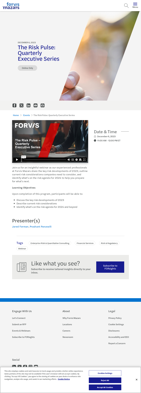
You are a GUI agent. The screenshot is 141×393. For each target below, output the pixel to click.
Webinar (22, 248)
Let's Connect (18, 318)
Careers (66, 330)
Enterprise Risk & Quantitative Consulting (50, 243)
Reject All (105, 380)
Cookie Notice (64, 379)
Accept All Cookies (105, 387)
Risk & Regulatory (109, 243)
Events (26, 115)
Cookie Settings (116, 324)
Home (16, 115)
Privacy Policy (115, 318)
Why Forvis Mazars (72, 318)
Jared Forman (20, 226)
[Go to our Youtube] (36, 366)
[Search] (126, 5)
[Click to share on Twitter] (21, 105)
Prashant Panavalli (40, 226)
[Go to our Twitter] (19, 366)
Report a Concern (116, 343)
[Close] (137, 380)
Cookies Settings (105, 373)
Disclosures (114, 330)
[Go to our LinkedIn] (14, 366)
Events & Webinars (21, 330)
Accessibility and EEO (118, 337)
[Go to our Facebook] (25, 366)
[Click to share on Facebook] (14, 105)
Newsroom (68, 337)
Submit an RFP (19, 324)
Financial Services (85, 243)
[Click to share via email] (35, 105)
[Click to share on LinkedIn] (28, 105)
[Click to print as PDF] (42, 105)
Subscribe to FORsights (110, 267)
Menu (135, 7)
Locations (67, 324)
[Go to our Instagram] (30, 366)
